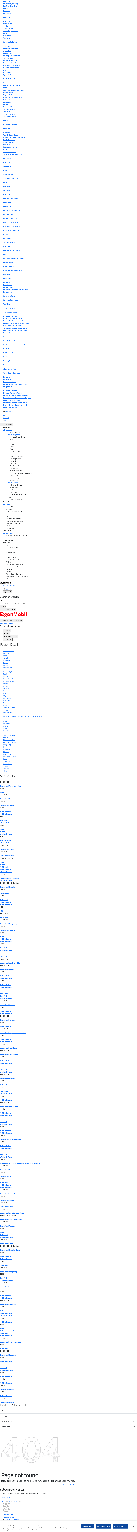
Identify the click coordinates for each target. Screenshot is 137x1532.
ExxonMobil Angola (7, 1170)
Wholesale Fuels (6, 823)
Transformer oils (9, 114)
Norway (6, 703)
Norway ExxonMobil (7, 1078)
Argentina (6, 653)
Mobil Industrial (5, 812)
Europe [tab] (4, 1416)
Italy (4, 696)
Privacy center (9, 1515)
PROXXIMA (4, 917)
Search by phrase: (6, 603)
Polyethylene (7, 285)
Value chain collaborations (12, 154)
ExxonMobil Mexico (7, 856)
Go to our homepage (68, 1484)
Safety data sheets (9, 142)
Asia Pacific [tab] (6, 1427)
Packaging (7, 72)
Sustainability (8, 28)
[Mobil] (6, 1506)
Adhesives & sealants (10, 48)
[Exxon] (6, 1504)
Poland (5, 705)
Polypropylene (8, 292)
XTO (1, 911)
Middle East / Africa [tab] (8, 1421)
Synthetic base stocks (10, 75)
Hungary (6, 691)
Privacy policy (9, 1517)
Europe (6, 633)
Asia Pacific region (9, 735)
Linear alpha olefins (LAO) (12, 97)
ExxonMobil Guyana (7, 849)
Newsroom (7, 36)
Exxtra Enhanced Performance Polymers (17, 323)
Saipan (5, 759)
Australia (6, 737)
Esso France (4, 994)
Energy (5, 70)
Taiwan (5, 766)
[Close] (134, 1526)
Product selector (9, 140)
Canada (5, 658)
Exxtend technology (10, 333)
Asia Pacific (8, 639)
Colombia (6, 660)
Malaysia (6, 752)
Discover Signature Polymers (13, 318)
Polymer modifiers (9, 287)
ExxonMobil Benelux (7, 930)
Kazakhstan (7, 698)
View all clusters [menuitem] (12, 483)
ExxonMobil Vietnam (7, 1402)
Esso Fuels (3, 820)
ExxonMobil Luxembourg (9, 1054)
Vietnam (6, 771)
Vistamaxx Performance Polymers (15, 328)
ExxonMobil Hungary (7, 1020)
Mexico (5, 665)
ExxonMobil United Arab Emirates (12, 1213)
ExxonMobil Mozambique (9, 1194)
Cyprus (5, 676)
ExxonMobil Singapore (8, 1355)
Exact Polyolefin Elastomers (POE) (15, 330)
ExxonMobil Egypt (6, 1176)
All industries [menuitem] (7, 504)
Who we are (7, 24)
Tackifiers (6, 112)
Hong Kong (7, 745)
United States (7, 668)
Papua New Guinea (10, 757)
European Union (8, 681)
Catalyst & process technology (13, 90)
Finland (5, 684)
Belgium (6, 674)
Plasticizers (7, 102)
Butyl (5, 88)
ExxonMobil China (6, 1244)
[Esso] (6, 1510)
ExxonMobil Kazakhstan (8, 1048)
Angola (5, 719)
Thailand (6, 769)
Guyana (5, 663)
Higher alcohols (8, 95)
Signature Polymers (10, 125)
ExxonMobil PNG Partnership (10, 1342)
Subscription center (10, 147)
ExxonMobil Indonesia (8, 1304)
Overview (6, 21)
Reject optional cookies (103, 1526)
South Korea (7, 764)
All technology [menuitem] (8, 533)
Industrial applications (11, 68)
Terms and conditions (11, 1519)
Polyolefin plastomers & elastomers (15, 290)
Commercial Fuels (6, 1237)
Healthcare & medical (10, 63)
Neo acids (6, 100)
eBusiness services (9, 152)
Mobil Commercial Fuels (8, 1331)
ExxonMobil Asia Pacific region (11, 1219)
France (5, 686)
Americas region (8, 651)
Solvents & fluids (9, 107)
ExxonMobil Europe (7, 969)
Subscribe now (5, 1497)
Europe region (8, 672)
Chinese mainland (9, 740)
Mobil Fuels (4, 867)
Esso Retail (4, 1091)
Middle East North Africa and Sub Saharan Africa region (22, 716)
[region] (68, 1526)
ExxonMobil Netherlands (9, 1107)
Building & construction (11, 56)
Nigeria (5, 726)
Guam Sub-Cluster (9, 742)
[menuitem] (8, 411)
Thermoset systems (10, 116)
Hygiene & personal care (11, 65)
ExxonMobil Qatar (6, 1207)
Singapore (6, 761)
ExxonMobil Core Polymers (12, 326)
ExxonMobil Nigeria (7, 1200)
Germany (6, 688)
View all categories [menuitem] (13, 435)
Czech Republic (8, 679)
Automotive (7, 53)
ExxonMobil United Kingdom (10, 1139)
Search (3, 606)
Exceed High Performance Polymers (15, 321)
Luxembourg (7, 700)
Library (5, 149)
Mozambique (7, 724)
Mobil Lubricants (6, 814)
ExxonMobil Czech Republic (10, 963)
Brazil (5, 656)
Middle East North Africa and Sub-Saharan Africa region (20, 1163)
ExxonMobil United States (9, 878)
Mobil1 (2, 832)
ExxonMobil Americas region (10, 786)
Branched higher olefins (11, 85)
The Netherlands (9, 708)
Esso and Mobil (5, 840)
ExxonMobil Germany (7, 1005)
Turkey (5, 710)
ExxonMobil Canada (7, 805)
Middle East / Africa (10, 636)
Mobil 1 (2, 937)
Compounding (8, 58)
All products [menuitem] (7, 430)
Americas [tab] (5, 1411)
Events (5, 33)
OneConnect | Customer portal (14, 137)
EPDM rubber (8, 92)
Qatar (5, 728)
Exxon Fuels (4, 893)
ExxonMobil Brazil (6, 799)
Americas (7, 630)
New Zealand (7, 754)
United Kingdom (8, 712)
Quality (5, 26)
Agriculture (7, 51)
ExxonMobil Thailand (7, 1389)
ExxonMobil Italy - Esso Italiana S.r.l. (13, 1033)
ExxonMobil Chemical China (10, 1250)
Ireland (5, 693)
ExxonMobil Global (6, 623)
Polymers (6, 104)
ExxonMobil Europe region (9, 924)
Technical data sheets (10, 135)
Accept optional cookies (120, 1526)
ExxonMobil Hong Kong (8, 1272)
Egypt (5, 721)
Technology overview (10, 31)
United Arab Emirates (10, 731)
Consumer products (10, 60)
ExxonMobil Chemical (7, 887)
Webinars (6, 38)
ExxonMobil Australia (7, 1226)
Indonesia (6, 749)
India (5, 747)
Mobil (2, 792)
